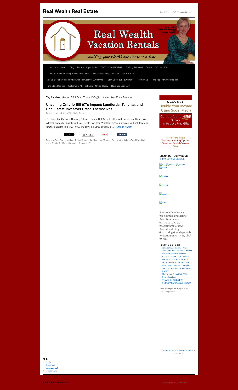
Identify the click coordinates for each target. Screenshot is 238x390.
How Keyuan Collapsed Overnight (175, 265)
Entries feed (50, 365)
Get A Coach (128, 73)
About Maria (61, 67)
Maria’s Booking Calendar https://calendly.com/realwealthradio (75, 79)
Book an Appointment (87, 67)
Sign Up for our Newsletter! (120, 79)
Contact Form (162, 67)
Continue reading (125, 126)
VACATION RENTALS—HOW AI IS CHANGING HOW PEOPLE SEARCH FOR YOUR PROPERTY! (176, 259)
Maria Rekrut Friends (186, 350)
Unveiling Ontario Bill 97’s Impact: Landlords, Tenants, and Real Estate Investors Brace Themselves (94, 106)
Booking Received (134, 67)
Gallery (115, 73)
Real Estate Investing (64, 140)
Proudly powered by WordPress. (175, 382)
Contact (149, 67)
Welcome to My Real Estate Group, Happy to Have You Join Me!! (99, 85)
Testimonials (142, 79)
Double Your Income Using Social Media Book (68, 73)
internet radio (170, 350)
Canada (85, 140)
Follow (90, 134)
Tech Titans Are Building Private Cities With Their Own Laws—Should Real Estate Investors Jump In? (177, 250)
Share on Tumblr (122, 134)
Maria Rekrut (78, 113)
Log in (48, 362)
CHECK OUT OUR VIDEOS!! (171, 158)
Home (49, 67)
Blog (72, 67)
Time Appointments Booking (164, 79)
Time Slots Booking (55, 85)
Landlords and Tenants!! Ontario (104, 140)
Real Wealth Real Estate (70, 10)
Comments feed (52, 367)
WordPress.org (51, 370)
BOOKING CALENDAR (111, 67)
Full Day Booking (101, 73)
